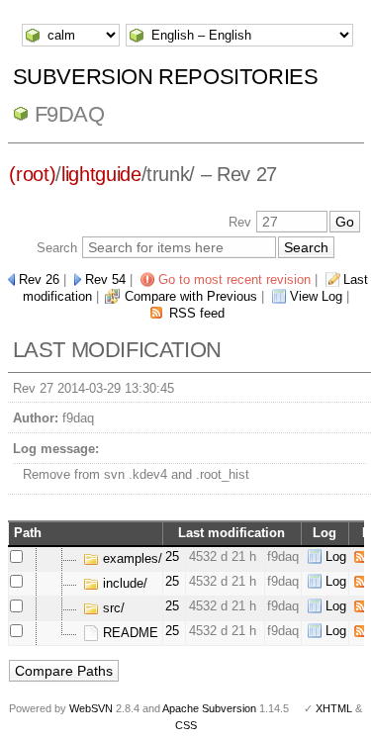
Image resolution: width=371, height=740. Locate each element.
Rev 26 (39, 279)
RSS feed (197, 313)
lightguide (101, 174)
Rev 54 (105, 279)
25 (172, 556)
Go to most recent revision (234, 279)
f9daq (70, 114)
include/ (123, 583)
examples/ (130, 558)
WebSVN (91, 708)
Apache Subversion (209, 708)
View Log (316, 296)
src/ (112, 608)
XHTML (334, 708)
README (128, 632)
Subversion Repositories (166, 76)
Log (335, 556)
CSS (186, 725)
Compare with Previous (191, 296)
